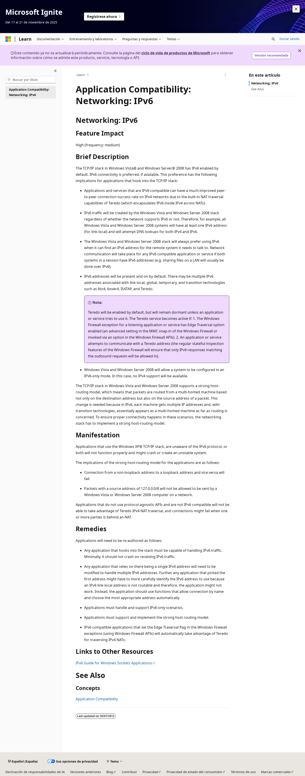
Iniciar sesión (290, 39)
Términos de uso (243, 772)
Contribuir (129, 772)
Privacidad (150, 772)
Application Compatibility (97, 698)
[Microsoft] (8, 39)
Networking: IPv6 (264, 83)
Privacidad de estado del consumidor (194, 772)
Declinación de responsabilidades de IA (35, 772)
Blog (109, 772)
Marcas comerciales (276, 772)
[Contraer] (55, 71)
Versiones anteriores (85, 772)
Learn (81, 75)
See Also (257, 89)
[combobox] (30, 79)
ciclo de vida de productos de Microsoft (175, 52)
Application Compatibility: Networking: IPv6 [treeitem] (29, 92)
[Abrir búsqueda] (273, 39)
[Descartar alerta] (296, 9)
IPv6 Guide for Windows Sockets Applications (114, 663)
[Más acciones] (225, 74)
